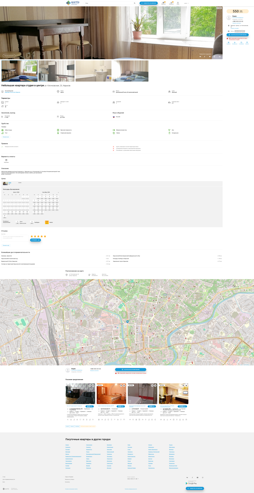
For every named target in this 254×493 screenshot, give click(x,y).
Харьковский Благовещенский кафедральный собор (126, 256)
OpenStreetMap (246, 364)
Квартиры (77, 426)
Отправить (34, 240)
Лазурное (88, 468)
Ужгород (130, 447)
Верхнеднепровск (173, 468)
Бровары (171, 456)
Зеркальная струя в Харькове (120, 261)
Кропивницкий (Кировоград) (93, 454)
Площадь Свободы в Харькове (121, 258)
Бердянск (109, 445)
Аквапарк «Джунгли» (6, 256)
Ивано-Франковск (152, 449)
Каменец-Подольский (153, 451)
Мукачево (171, 458)
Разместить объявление (150, 3)
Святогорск (110, 463)
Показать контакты (237, 23)
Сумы (129, 449)
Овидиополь (151, 468)
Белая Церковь (131, 456)
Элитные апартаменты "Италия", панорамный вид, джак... (167, 406)
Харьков (72, 426)
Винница (171, 449)
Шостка (150, 458)
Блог (4, 482)
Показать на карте (235, 28)
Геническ (88, 447)
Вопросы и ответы (69, 479)
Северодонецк (69, 458)
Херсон (67, 454)
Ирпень (129, 465)
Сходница (67, 468)
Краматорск (89, 456)
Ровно (87, 451)
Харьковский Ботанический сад (9, 258)
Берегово (150, 461)
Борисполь (172, 463)
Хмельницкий (110, 451)
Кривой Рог (89, 449)
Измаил (129, 458)
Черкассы (109, 454)
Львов (170, 445)
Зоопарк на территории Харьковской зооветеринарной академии (18, 264)
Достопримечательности (9, 479)
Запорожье (151, 447)
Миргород (88, 461)
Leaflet (241, 364)
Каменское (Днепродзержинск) (73, 456)
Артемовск (171, 454)
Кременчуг (130, 454)
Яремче (88, 465)
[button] (127, 321)
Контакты (67, 482)
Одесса (150, 445)
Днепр (67, 445)
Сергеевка (171, 461)
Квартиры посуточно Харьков (12, 92)
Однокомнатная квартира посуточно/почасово (137, 406)
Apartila (67, 426)
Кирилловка (110, 447)
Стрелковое (89, 445)
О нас (4, 476)
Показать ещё (6, 245)
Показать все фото (9, 55)
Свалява (150, 463)
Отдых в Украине (69, 476)
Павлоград (109, 458)
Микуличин (172, 447)
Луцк (149, 465)
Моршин (130, 463)
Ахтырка (109, 468)
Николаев (109, 449)
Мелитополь (151, 456)
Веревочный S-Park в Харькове (9, 261)
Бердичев (109, 461)
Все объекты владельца (238, 17)
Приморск (88, 463)
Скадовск (67, 447)
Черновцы (171, 451)
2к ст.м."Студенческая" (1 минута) (74, 405)
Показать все (6, 136)
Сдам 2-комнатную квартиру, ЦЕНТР (106, 405)
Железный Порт (173, 465)
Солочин (109, 465)
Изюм (129, 461)
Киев (129, 445)
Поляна (67, 465)
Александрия (68, 463)
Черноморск (68, 461)
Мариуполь (151, 454)
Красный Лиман (132, 468)
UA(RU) (185, 3)
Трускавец (109, 456)
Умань (87, 458)
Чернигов (130, 451)
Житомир (67, 451)
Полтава (67, 449)
